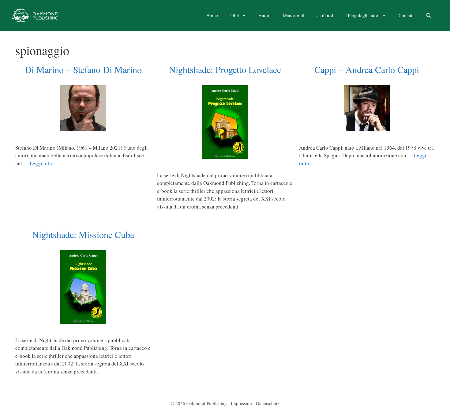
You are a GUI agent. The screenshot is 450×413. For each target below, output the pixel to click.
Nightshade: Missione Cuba (83, 234)
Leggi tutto (42, 163)
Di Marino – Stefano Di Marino (83, 69)
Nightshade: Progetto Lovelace (225, 69)
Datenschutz (267, 403)
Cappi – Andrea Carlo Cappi (366, 69)
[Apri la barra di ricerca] (429, 15)
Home (212, 15)
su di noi (325, 15)
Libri (234, 15)
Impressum (241, 403)
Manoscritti (293, 15)
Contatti (406, 15)
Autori (264, 15)
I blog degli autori (362, 15)
